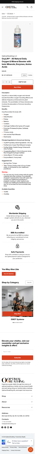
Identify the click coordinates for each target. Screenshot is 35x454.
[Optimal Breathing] (11, 7)
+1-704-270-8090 (6, 422)
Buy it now (16, 86)
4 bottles (29, 74)
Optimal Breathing (10, 437)
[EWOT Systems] (17, 302)
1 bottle (23, 74)
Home (3, 13)
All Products (10, 13)
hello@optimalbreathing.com (9, 424)
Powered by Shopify (20, 437)
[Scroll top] (31, 451)
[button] (4, 7)
